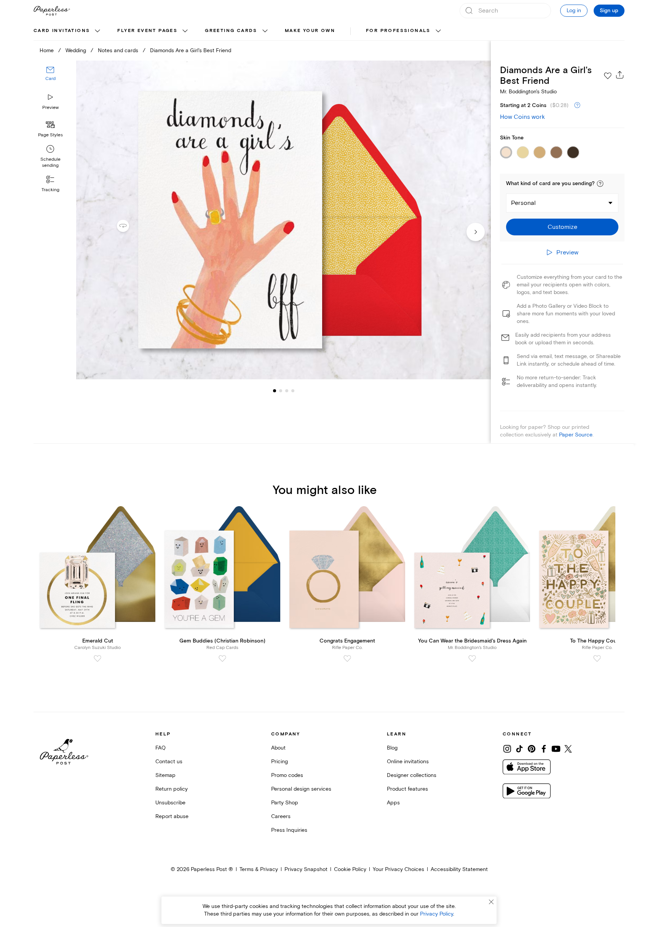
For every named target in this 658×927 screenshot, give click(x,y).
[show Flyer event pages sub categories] (185, 31)
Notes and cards (118, 50)
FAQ (160, 748)
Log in (574, 10)
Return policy (171, 789)
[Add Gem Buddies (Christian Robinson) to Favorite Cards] (222, 658)
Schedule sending (50, 162)
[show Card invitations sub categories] (97, 31)
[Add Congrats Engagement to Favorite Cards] (347, 658)
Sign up (609, 10)
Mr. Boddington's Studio (528, 91)
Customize (562, 227)
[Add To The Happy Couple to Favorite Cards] (597, 658)
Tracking (50, 190)
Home (47, 50)
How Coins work (522, 117)
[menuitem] (68, 31)
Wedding (75, 50)
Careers (281, 816)
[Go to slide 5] (292, 390)
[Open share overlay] (619, 74)
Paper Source (576, 435)
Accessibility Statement (459, 869)
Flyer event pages (147, 31)
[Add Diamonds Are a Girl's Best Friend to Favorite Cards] (607, 75)
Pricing (279, 761)
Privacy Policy (436, 914)
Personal (523, 203)
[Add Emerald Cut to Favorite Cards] (97, 658)
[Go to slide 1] (274, 390)
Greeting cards (231, 31)
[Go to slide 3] (280, 390)
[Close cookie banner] (491, 901)
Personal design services (301, 789)
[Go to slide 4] (286, 390)
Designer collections (411, 775)
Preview (50, 107)
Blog (392, 748)
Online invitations (408, 761)
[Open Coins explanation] (577, 105)
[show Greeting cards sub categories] (265, 31)
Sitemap (165, 775)
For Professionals (398, 31)
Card (50, 79)
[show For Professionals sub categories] (438, 31)
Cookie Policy (350, 869)
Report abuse (171, 816)
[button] (600, 183)
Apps (393, 802)
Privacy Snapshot (305, 869)
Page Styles (50, 135)
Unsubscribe (170, 802)
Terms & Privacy (259, 869)
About (278, 748)
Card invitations (62, 31)
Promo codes (287, 775)
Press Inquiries (289, 830)
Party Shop (284, 802)
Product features (407, 789)
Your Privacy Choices (398, 869)
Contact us (168, 761)
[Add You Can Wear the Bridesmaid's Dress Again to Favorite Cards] (472, 658)
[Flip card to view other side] (129, 226)
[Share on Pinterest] (531, 749)
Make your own (310, 31)
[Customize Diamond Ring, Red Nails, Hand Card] (283, 220)
